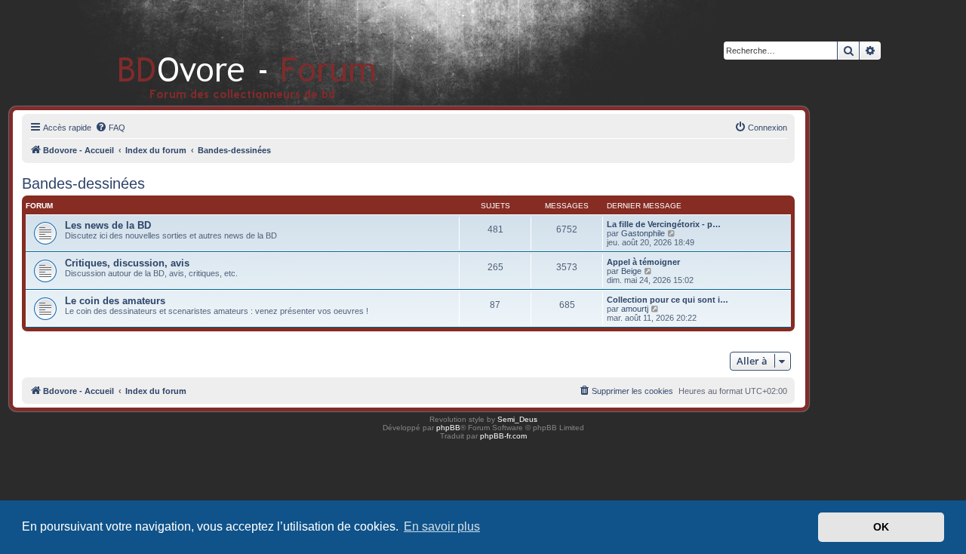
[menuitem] (110, 127)
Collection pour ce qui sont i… (667, 299)
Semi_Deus (517, 419)
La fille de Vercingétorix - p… (664, 224)
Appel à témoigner (643, 261)
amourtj (634, 308)
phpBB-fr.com (503, 436)
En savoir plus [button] (442, 526)
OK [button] (881, 527)
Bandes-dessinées (83, 183)
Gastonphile (643, 233)
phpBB (448, 427)
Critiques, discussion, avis (127, 263)
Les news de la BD (108, 225)
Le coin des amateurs (115, 300)
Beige (631, 270)
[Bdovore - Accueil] (224, 52)
